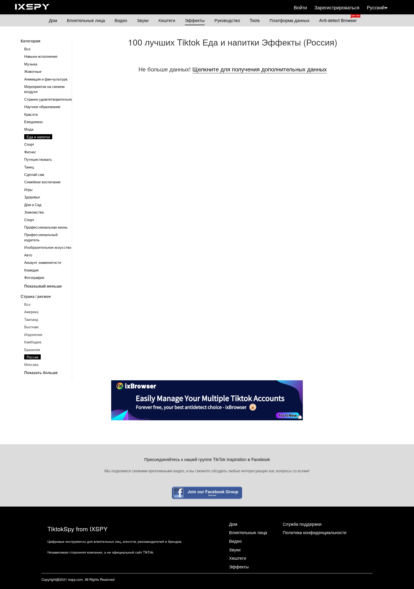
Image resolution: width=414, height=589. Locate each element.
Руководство (227, 20)
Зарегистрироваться (336, 7)
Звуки (143, 20)
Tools (255, 20)
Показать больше (41, 372)
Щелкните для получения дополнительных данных (259, 69)
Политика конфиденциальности (314, 532)
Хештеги (166, 20)
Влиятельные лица (86, 20)
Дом (53, 20)
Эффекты (195, 20)
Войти (300, 7)
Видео (121, 20)
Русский (376, 7)
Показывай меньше (43, 286)
